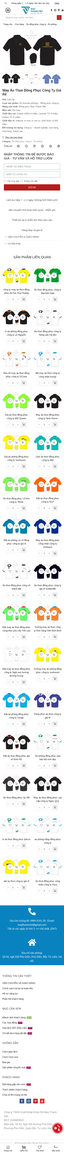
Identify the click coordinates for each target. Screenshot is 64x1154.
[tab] (32, 237)
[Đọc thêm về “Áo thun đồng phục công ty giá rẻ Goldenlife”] (55, 595)
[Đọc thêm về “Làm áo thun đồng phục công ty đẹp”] (55, 466)
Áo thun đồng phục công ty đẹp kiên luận (47, 291)
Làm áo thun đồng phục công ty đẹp (47, 458)
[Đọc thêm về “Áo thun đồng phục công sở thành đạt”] (24, 595)
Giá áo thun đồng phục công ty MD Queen (16, 416)
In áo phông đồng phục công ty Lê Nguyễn (16, 333)
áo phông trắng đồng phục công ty (47, 841)
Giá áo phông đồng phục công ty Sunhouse (16, 458)
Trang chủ (7, 24)
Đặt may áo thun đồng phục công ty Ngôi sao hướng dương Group (16, 672)
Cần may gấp (13, 181)
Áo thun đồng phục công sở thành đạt (16, 587)
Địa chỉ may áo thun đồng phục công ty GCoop (16, 375)
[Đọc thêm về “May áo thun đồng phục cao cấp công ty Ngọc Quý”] (55, 807)
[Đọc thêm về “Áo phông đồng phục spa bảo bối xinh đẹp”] (55, 766)
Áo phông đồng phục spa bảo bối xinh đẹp (47, 758)
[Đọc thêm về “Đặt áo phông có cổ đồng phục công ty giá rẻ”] (24, 550)
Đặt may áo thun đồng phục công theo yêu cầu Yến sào (16, 629)
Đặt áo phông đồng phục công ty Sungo (16, 716)
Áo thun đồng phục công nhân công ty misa (47, 883)
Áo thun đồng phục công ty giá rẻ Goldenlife (47, 587)
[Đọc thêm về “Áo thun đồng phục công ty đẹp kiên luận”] (55, 299)
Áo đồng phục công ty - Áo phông (41, 24)
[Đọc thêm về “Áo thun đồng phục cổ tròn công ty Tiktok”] (24, 508)
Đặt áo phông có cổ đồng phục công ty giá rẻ (16, 542)
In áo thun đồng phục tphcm (16, 839)
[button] (6, 50)
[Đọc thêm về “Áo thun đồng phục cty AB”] (24, 804)
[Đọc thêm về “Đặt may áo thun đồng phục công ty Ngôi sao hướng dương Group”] (24, 682)
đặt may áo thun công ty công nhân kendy (47, 375)
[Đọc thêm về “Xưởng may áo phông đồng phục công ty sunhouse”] (55, 679)
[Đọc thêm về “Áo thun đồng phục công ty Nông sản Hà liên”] (55, 341)
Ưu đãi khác (14, 243)
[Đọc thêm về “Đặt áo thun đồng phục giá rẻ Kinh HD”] (24, 766)
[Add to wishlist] (10, 275)
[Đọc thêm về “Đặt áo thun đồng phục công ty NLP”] (55, 508)
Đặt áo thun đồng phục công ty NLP (47, 500)
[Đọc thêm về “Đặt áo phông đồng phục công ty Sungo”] (24, 724)
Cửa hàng (19, 24)
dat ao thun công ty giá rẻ (16, 881)
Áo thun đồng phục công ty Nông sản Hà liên (47, 333)
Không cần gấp (30, 181)
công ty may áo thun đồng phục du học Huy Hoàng (16, 291)
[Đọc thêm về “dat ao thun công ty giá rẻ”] (24, 887)
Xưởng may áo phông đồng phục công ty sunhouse (48, 671)
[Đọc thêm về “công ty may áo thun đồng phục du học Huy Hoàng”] (24, 299)
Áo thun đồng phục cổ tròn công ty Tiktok (16, 500)
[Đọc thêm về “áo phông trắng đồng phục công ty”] (55, 849)
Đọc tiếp (16, 275)
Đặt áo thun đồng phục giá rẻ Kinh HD (16, 758)
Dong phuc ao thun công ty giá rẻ (47, 716)
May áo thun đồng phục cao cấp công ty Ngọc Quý (48, 799)
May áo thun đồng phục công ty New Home (47, 416)
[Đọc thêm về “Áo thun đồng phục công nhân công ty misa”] (55, 891)
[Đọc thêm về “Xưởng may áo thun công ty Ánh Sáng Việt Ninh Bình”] (55, 637)
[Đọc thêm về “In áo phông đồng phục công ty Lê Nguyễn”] (24, 341)
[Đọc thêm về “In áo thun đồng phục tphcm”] (24, 846)
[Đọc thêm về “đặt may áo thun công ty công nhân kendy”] (55, 383)
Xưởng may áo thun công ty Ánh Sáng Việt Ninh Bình (47, 629)
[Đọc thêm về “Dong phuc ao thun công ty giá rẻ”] (55, 724)
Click (57, 3)
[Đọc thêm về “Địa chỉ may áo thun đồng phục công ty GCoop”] (24, 383)
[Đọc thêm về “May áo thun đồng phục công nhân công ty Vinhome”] (55, 553)
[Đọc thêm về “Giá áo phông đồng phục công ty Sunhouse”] (24, 466)
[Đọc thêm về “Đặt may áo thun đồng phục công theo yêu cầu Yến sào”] (24, 637)
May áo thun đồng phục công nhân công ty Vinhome (47, 543)
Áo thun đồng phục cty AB (16, 797)
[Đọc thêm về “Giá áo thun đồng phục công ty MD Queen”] (24, 425)
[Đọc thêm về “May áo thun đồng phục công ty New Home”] (55, 425)
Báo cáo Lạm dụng (13, 137)
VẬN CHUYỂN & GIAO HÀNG (23, 237)
